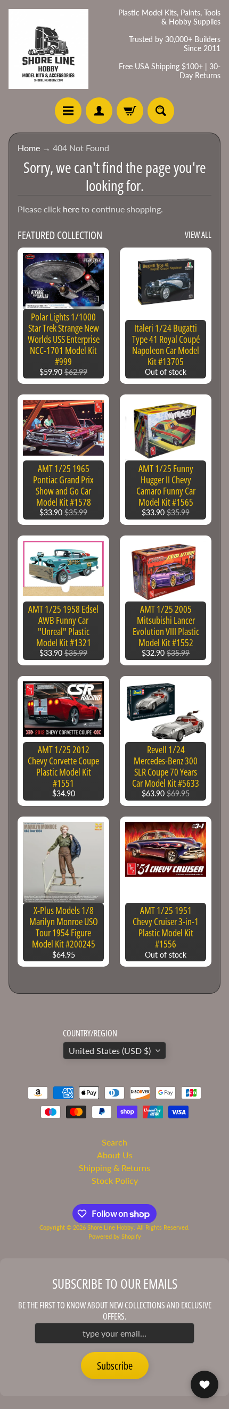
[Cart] (130, 110)
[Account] (99, 110)
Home (29, 148)
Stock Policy (115, 1180)
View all (198, 235)
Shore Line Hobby (110, 1227)
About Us (115, 1155)
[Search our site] (161, 110)
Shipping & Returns (114, 1168)
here (71, 209)
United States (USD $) (110, 1050)
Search (114, 1142)
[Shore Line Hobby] (48, 49)
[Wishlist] (204, 1384)
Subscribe (115, 1365)
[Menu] (68, 110)
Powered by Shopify (114, 1236)
